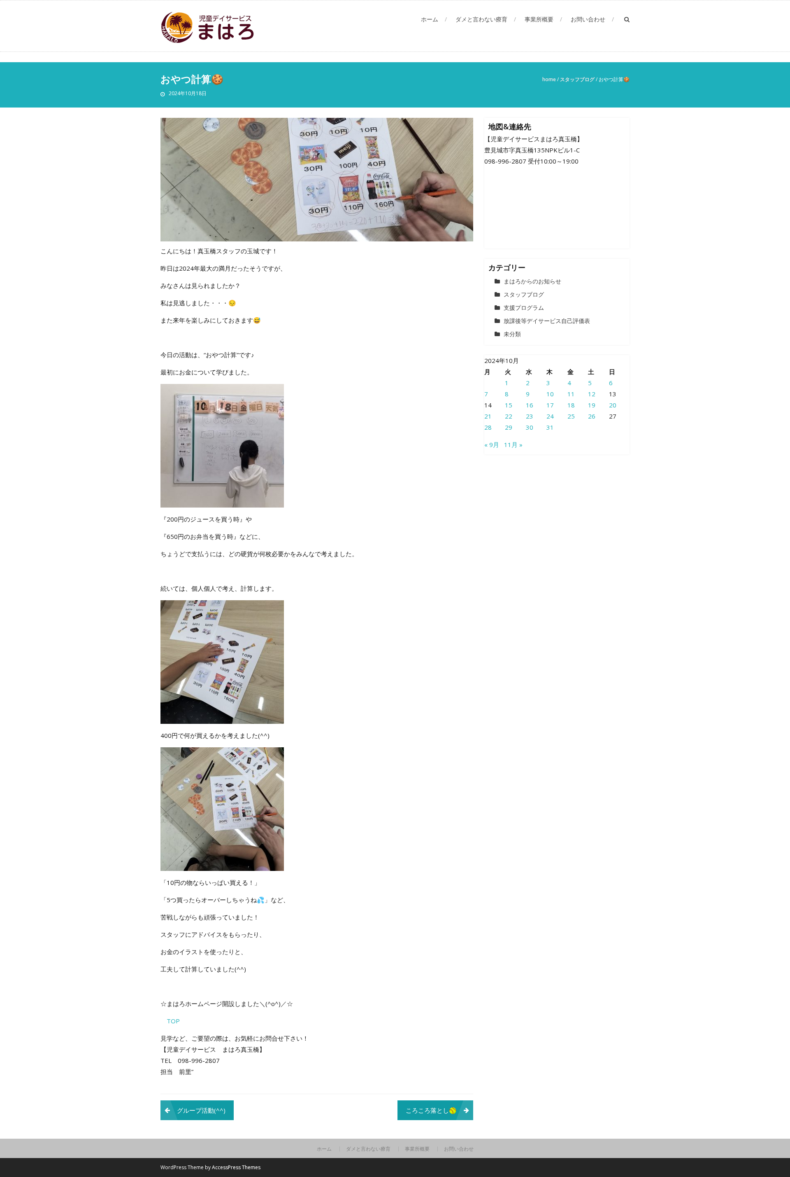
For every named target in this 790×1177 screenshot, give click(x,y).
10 (550, 394)
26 (591, 416)
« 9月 (491, 444)
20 (612, 405)
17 (550, 405)
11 (571, 394)
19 (591, 405)
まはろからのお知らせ (532, 281)
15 (508, 405)
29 (508, 427)
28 (488, 427)
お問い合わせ (588, 19)
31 (550, 427)
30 (529, 427)
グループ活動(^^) (201, 1110)
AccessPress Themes (236, 1167)
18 (571, 405)
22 (508, 416)
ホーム (429, 19)
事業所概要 (539, 19)
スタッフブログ (577, 79)
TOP (173, 1021)
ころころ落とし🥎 (431, 1110)
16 (529, 405)
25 (571, 416)
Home (549, 79)
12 (591, 394)
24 (550, 416)
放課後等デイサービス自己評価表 (547, 321)
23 (529, 416)
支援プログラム (524, 307)
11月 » (513, 444)
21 (488, 416)
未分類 (512, 334)
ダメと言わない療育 (481, 19)
